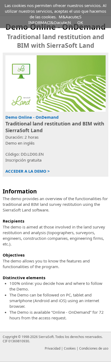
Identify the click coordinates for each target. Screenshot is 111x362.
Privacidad (52, 348)
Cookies (70, 348)
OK (80, 22)
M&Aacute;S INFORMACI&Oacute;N (55, 19)
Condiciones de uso (93, 348)
